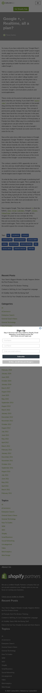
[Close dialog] (40, 328)
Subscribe (21, 356)
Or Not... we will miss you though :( (21, 362)
